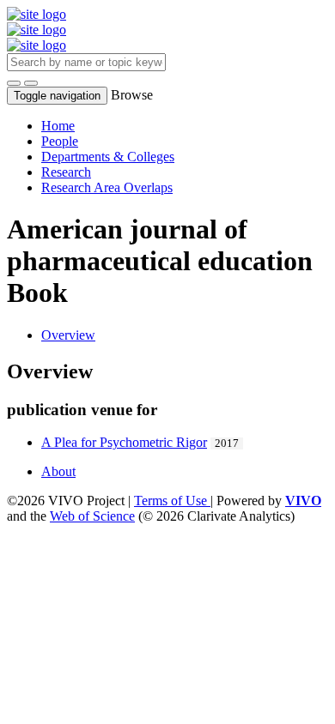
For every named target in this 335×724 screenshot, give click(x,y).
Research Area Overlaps (107, 187)
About (58, 471)
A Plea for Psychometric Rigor (124, 442)
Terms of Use (172, 500)
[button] (14, 83)
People (59, 141)
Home (58, 125)
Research (66, 172)
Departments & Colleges (107, 156)
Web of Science (92, 516)
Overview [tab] (68, 335)
